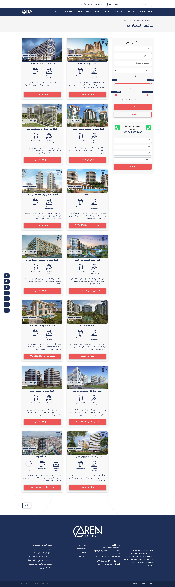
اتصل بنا (57, 11)
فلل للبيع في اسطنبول (43, 549)
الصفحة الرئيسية (145, 11)
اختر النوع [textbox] (146, 56)
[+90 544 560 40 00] (7, 298)
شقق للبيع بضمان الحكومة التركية (39, 557)
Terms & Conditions (147, 583)
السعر (132, 88)
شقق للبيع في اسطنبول (87, 64)
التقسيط (96, 11)
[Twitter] (7, 287)
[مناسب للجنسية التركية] (104, 42)
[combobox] (133, 48)
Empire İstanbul (42, 457)
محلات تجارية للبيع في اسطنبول (40, 564)
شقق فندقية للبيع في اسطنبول (40, 561)
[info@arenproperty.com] (7, 310)
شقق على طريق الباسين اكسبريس (42, 129)
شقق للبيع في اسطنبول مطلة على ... (42, 260)
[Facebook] (7, 275)
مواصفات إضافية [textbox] (142, 63)
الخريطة (132, 114)
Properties (81, 549)
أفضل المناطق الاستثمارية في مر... (87, 391)
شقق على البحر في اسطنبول (42, 64)
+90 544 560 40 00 (95, 5)
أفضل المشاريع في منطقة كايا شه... (42, 195)
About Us (82, 545)
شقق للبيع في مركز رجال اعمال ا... (87, 457)
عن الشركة (69, 11)
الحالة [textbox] (147, 71)
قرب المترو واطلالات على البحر (87, 260)
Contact (82, 557)
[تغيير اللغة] (117, 5)
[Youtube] (7, 281)
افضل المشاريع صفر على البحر (42, 326)
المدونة (107, 11)
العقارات (131, 11)
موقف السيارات (120, 21)
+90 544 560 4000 (132, 132)
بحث (133, 107)
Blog (84, 553)
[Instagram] (7, 293)
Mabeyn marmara (87, 326)
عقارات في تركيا (134, 21)
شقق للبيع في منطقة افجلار (42, 391)
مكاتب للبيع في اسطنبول (42, 568)
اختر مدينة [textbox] (145, 49)
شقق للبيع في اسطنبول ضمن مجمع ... (88, 129)
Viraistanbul (87, 195)
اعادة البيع (119, 11)
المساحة (133, 77)
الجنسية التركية (83, 11)
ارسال (132, 167)
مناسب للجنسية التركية (135, 100)
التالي (27, 505)
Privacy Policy (135, 583)
